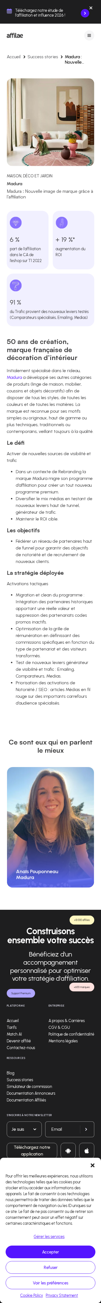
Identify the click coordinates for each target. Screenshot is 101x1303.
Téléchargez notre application (32, 1151)
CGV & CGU (59, 1027)
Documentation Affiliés (26, 1100)
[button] (92, 1165)
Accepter (50, 1252)
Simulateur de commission (29, 1086)
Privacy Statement (62, 1295)
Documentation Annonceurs (31, 1093)
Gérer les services (49, 1236)
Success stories (42, 56)
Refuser (51, 1267)
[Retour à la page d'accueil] (15, 35)
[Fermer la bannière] (91, 9)
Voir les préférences (50, 1283)
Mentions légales (63, 1041)
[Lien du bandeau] (85, 13)
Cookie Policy (31, 1295)
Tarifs (12, 1027)
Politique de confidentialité (71, 1034)
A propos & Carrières (67, 1020)
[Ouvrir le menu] (89, 35)
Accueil (14, 56)
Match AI (14, 1034)
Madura (14, 377)
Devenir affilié (19, 1041)
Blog (10, 1073)
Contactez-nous (21, 1047)
